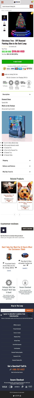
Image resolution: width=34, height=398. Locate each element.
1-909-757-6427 (18, 369)
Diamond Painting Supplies (17, 352)
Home (2, 10)
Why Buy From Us (8, 171)
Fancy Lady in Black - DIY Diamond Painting (9, 195)
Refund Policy (17, 340)
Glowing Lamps (8, 10)
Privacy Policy (29, 315)
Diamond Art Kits (17, 356)
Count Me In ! (29, 310)
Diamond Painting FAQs (17, 360)
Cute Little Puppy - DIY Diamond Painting (25, 203)
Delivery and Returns (9, 166)
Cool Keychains (17, 348)
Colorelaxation (15, 392)
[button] (9, 47)
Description (6, 94)
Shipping (5, 160)
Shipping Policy (17, 336)
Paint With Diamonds (17, 344)
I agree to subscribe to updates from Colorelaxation (17, 315)
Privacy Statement (17, 329)
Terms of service (17, 333)
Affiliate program (17, 325)
